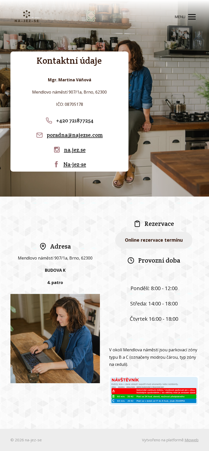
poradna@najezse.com (75, 135)
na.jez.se (75, 149)
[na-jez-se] (26, 17)
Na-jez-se (74, 164)
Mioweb (192, 439)
